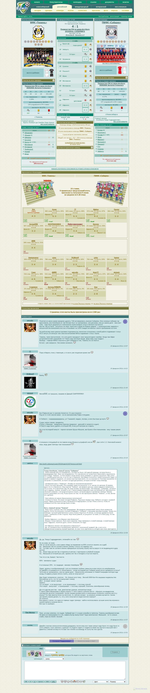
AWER (54, 272)
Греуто (27, 142)
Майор (96, 209)
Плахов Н (101, 144)
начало (37, 2)
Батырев (28, 140)
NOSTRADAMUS (54, 224)
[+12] (25, 220)
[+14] (46, 234)
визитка (126, 2)
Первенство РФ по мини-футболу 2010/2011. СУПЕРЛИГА (75, 30)
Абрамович (29, 133)
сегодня (37, 10)
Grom (54, 209)
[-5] (45, 283)
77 (75, 209)
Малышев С (102, 142)
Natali (75, 287)
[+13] (67, 234)
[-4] (24, 251)
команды (60, 10)
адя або (75, 272)
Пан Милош (30, 612)
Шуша (27, 154)
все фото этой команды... (112, 63)
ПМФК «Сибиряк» (111, 22)
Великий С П (79, 35)
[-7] (24, 268)
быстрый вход (103, 16)
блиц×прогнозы (56, 2)
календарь (77, 2)
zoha (96, 257)
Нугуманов (28, 147)
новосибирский (42, 7)
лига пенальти (120, 7)
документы (109, 2)
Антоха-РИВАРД (54, 287)
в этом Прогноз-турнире (81, 303)
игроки (71, 10)
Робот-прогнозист (75, 224)
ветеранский (101, 7)
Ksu (95, 287)
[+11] (87, 234)
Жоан (100, 137)
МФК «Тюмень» (38, 22)
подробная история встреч (75, 143)
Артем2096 (33, 224)
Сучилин (101, 149)
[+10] (25, 234)
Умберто (101, 151)
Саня (33, 272)
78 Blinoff (75, 257)
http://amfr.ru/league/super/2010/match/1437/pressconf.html (60, 464)
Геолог (116, 209)
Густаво (100, 135)
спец (54, 257)
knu (33, 209)
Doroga (96, 224)
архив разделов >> (38, 14)
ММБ (33, 241)
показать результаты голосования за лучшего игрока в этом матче (75, 168)
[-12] (87, 297)
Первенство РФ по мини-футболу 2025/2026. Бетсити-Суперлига (38, 87)
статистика (82, 10)
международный (81, 7)
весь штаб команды (47, 124)
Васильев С (102, 132)
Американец (33, 257)
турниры (48, 10)
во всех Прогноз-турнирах (103, 303)
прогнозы (96, 10)
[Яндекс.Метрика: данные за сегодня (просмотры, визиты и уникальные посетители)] (140, 689)
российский (62, 7)
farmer (116, 257)
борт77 (96, 272)
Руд (99, 146)
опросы (114, 10)
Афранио (28, 137)
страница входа (126, 16)
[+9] (66, 220)
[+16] (88, 220)
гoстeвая (125, 10)
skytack (117, 272)
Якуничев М (70, 35)
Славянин (33, 287)
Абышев (27, 135)
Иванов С (101, 139)
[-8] (108, 268)
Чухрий (27, 151)
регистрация (114, 16)
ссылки (93, 2)
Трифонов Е (29, 149)
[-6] (45, 297)
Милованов (29, 144)
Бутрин (100, 130)
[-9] (87, 283)
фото (106, 10)
